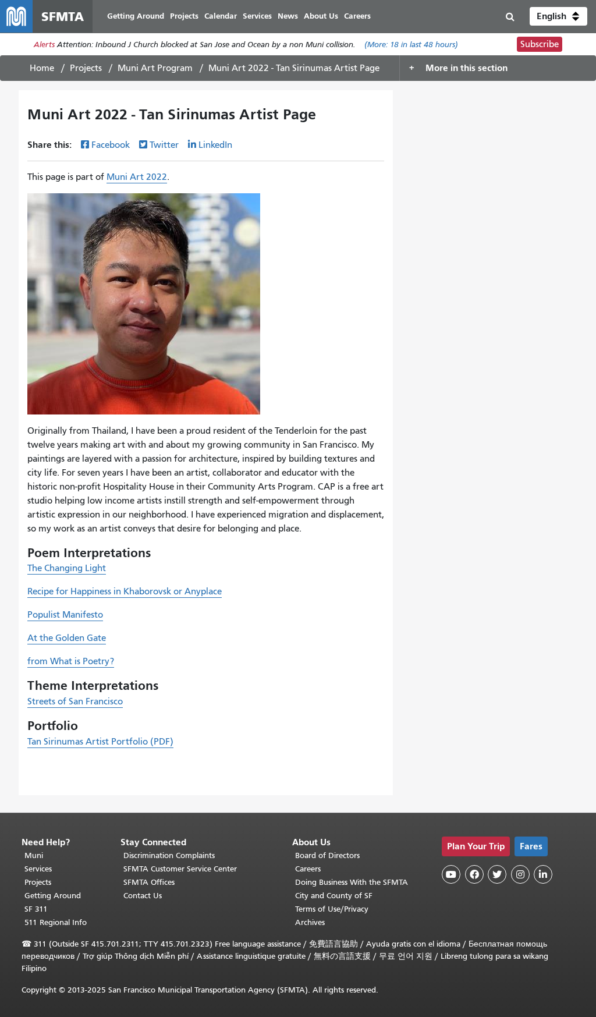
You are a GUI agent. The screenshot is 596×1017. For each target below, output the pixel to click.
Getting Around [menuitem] (135, 16)
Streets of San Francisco (75, 701)
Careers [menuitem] (357, 16)
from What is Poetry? (70, 661)
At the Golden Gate (66, 638)
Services (38, 869)
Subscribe (539, 44)
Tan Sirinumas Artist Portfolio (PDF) (100, 741)
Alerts (44, 44)
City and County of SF (333, 896)
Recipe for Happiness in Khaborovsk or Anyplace (124, 591)
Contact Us (142, 896)
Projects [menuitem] (184, 16)
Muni (33, 855)
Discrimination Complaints (169, 855)
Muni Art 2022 (137, 177)
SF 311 (36, 909)
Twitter (164, 145)
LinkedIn (215, 145)
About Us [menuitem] (321, 16)
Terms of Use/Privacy (331, 909)
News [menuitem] (288, 16)
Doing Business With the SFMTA (351, 882)
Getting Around (52, 896)
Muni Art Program (155, 68)
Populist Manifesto (65, 615)
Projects (86, 68)
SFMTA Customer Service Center (180, 869)
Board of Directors (327, 855)
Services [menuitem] (257, 16)
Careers (308, 869)
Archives (310, 922)
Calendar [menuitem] (220, 16)
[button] (558, 16)
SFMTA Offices (149, 882)
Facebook (110, 145)
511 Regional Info (55, 922)
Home (42, 68)
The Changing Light (66, 568)
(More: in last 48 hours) (411, 44)
